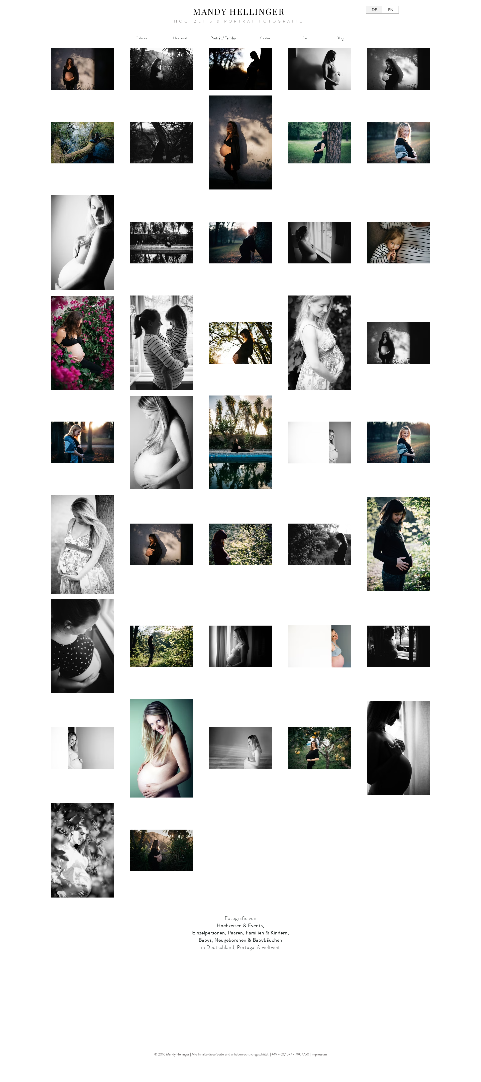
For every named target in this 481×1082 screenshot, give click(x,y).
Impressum (319, 1054)
